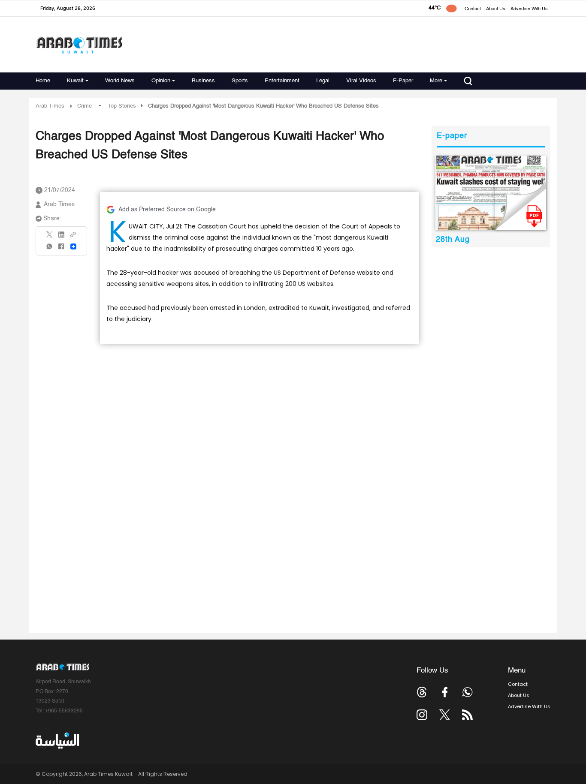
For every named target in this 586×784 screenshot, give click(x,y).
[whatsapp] (50, 249)
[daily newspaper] (491, 193)
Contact (473, 9)
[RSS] (467, 714)
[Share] (73, 246)
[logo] (79, 44)
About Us (495, 9)
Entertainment (282, 81)
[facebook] (61, 249)
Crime (84, 106)
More (436, 81)
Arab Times (50, 106)
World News (120, 81)
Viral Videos (361, 81)
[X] (50, 237)
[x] (444, 714)
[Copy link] (73, 237)
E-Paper (403, 81)
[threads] (422, 692)
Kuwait (75, 81)
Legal (322, 81)
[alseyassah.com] (57, 740)
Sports (240, 81)
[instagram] (422, 714)
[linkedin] (61, 237)
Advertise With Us (529, 9)
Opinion (160, 81)
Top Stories (122, 106)
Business (203, 81)
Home (43, 81)
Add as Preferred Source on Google (167, 210)
